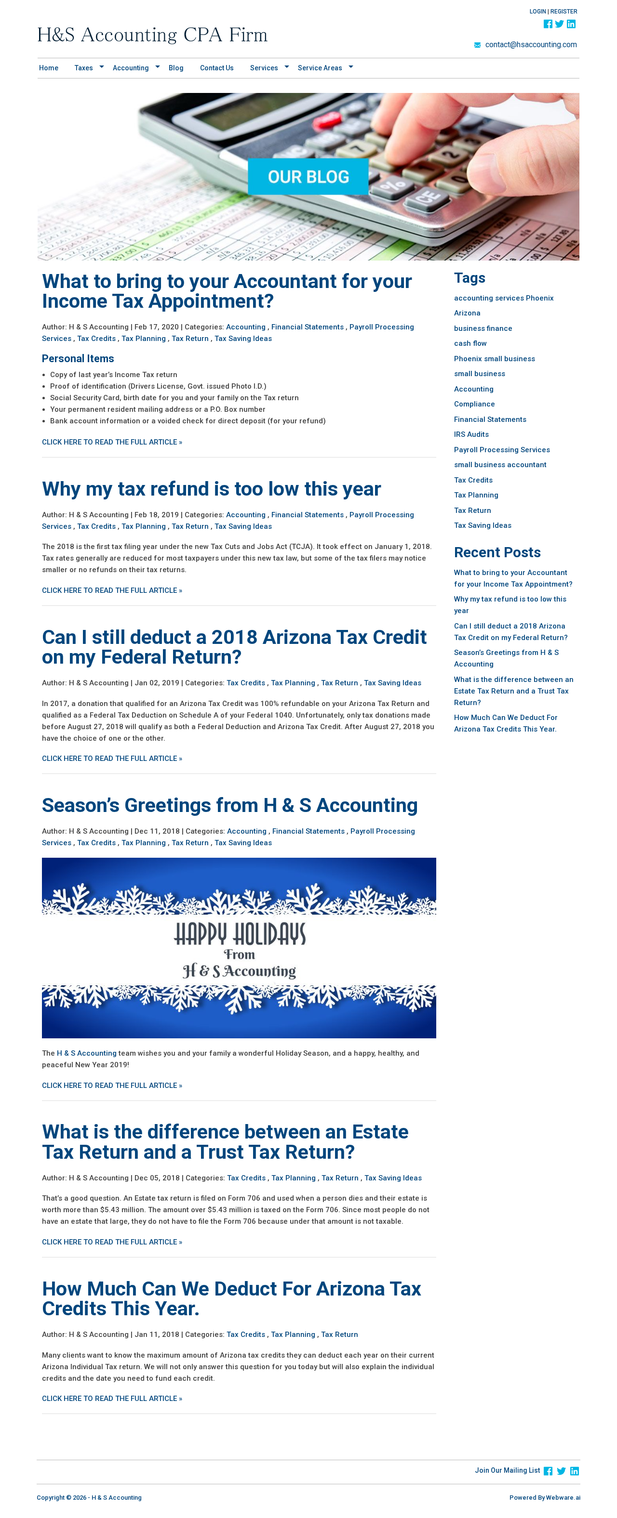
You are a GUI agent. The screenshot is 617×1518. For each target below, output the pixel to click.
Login (538, 11)
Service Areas (320, 68)
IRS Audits (471, 434)
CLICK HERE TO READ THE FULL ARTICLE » (112, 442)
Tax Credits (96, 338)
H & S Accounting (87, 1053)
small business (479, 373)
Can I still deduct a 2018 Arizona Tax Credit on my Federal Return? (234, 647)
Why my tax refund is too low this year (211, 488)
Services (264, 68)
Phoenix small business (494, 358)
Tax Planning (143, 338)
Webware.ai (563, 1497)
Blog (176, 68)
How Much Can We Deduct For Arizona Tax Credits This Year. (231, 1298)
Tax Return (190, 338)
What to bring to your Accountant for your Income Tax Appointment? (227, 291)
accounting (131, 68)
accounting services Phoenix (504, 298)
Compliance (474, 404)
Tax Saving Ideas (243, 338)
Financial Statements (307, 327)
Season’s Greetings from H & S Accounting (230, 805)
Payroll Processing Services (502, 449)
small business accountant (500, 464)
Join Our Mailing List (507, 1470)
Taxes (84, 68)
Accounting (246, 327)
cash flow (470, 343)
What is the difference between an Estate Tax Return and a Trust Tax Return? (225, 1141)
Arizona (467, 313)
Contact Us (217, 68)
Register (563, 11)
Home (48, 68)
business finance (483, 328)
